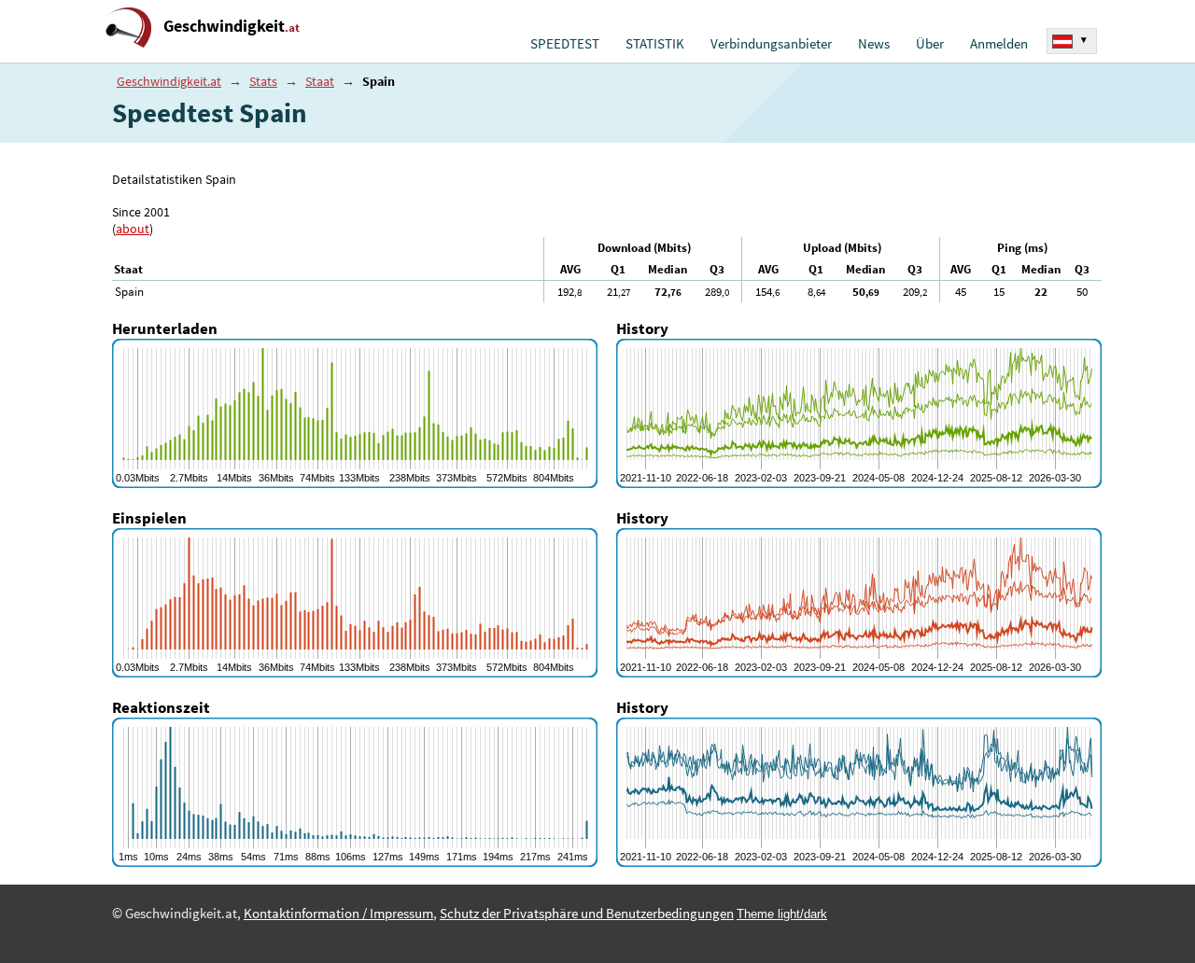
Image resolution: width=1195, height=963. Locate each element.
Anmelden (999, 43)
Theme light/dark (782, 914)
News (874, 43)
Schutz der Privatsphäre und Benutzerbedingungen (587, 913)
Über (930, 43)
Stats (263, 81)
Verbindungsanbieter (771, 43)
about (132, 228)
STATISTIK (655, 43)
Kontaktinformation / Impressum (338, 913)
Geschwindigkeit (231, 25)
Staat (319, 81)
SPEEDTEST (564, 43)
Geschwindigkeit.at (169, 81)
